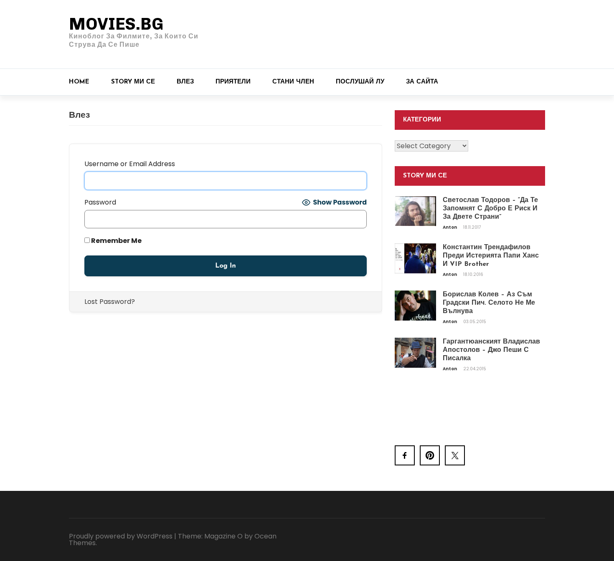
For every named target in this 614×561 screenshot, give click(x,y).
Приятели (233, 82)
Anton (450, 227)
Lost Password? (109, 301)
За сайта (422, 82)
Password (100, 202)
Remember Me (116, 240)
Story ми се (133, 82)
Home (79, 82)
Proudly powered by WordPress (121, 536)
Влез (185, 82)
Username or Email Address (129, 164)
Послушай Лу (360, 82)
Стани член (293, 82)
